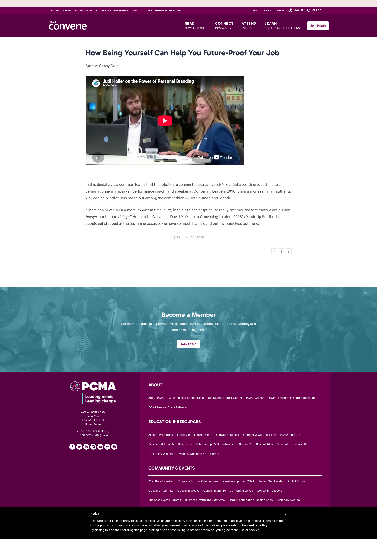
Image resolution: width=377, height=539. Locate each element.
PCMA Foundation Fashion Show (251, 500)
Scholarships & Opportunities (215, 444)
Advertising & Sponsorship (186, 398)
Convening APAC (188, 490)
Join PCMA (318, 25)
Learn (282, 25)
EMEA (267, 10)
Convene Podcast (227, 435)
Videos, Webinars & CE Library (199, 454)
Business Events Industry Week (205, 500)
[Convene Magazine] (68, 25)
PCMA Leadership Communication (292, 398)
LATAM (280, 10)
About (137, 10)
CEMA (67, 10)
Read (195, 25)
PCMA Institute (86, 10)
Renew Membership (271, 481)
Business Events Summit (164, 500)
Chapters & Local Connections (198, 481)
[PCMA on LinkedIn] (86, 447)
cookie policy (257, 525)
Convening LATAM (241, 490)
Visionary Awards (288, 500)
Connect (224, 25)
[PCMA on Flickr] (107, 447)
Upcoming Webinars (161, 454)
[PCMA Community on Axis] (114, 447)
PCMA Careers (255, 398)
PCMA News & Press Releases (168, 407)
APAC (256, 10)
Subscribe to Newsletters (293, 444)
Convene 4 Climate (160, 490)
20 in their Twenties (161, 481)
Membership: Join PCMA (238, 481)
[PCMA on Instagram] (93, 447)
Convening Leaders (269, 490)
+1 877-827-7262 (87, 431)
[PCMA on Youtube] (100, 447)
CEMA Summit (297, 481)
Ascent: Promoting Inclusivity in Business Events (180, 435)
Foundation (115, 10)
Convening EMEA (214, 490)
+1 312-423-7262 (89, 435)
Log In (298, 10)
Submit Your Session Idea (256, 444)
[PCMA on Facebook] (72, 447)
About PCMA (156, 398)
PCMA (55, 10)
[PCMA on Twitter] (79, 447)
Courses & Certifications (259, 435)
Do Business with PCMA (163, 10)
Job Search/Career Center (225, 398)
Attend (249, 25)
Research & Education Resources (170, 444)
